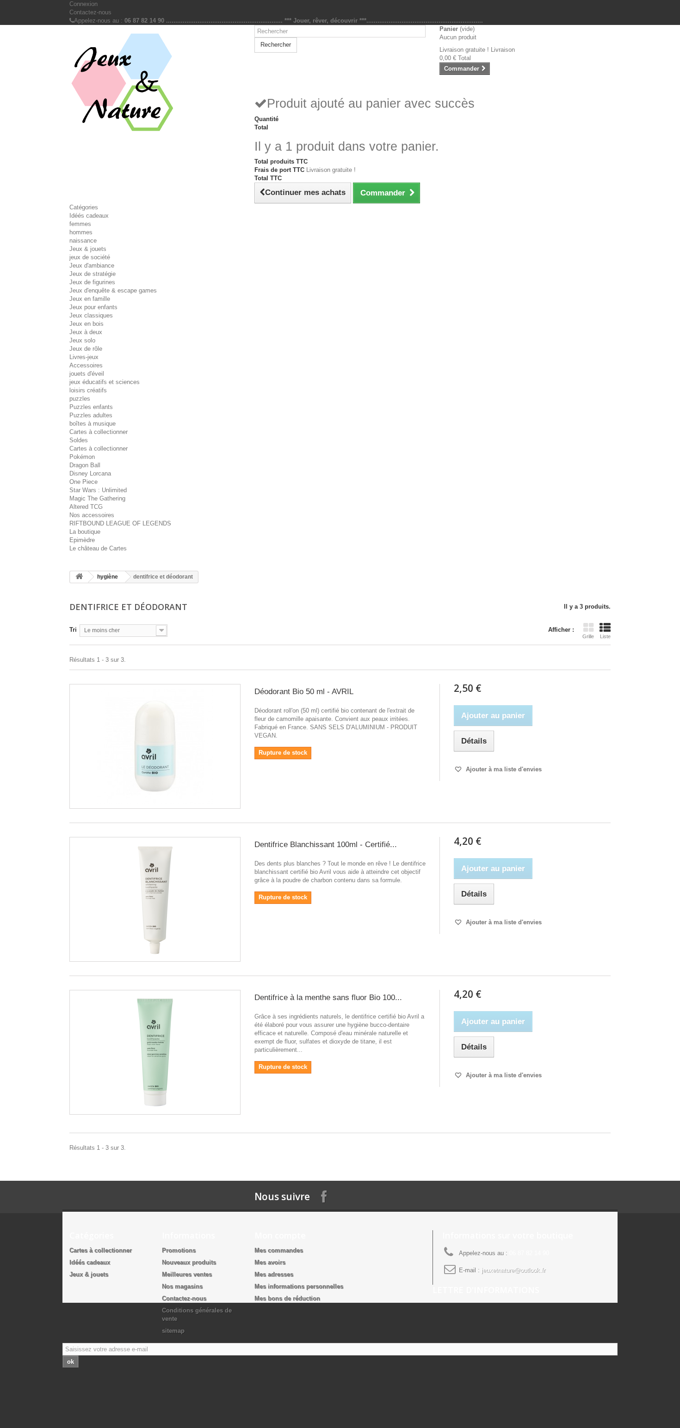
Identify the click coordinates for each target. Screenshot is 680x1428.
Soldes (78, 440)
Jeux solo (82, 340)
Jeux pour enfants (93, 307)
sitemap (173, 1330)
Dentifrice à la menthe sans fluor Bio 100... (328, 997)
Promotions (179, 1250)
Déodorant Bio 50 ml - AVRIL (303, 691)
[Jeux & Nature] (155, 83)
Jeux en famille (89, 298)
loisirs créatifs (88, 390)
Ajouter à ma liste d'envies (503, 769)
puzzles (79, 398)
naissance (83, 240)
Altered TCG (86, 506)
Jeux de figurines (92, 282)
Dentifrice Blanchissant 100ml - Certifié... (325, 844)
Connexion (83, 3)
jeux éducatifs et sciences (104, 381)
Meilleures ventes (187, 1274)
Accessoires (86, 365)
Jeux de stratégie (92, 273)
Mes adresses (273, 1274)
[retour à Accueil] (79, 577)
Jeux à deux (85, 332)
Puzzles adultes (90, 415)
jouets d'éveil (86, 373)
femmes (80, 223)
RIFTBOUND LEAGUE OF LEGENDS (120, 523)
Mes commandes (278, 1250)
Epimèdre (82, 540)
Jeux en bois (86, 323)
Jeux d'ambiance (91, 265)
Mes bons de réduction (287, 1298)
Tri (73, 629)
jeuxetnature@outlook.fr (513, 1270)
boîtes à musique (92, 423)
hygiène (107, 577)
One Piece (83, 481)
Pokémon (82, 456)
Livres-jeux (84, 357)
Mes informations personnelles (298, 1286)
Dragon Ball (84, 465)
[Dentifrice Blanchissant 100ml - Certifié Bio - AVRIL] (155, 899)
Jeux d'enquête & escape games (113, 290)
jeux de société (89, 257)
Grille (588, 636)
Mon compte (280, 1235)
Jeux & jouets (87, 248)
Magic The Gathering (97, 498)
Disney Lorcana (90, 473)
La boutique (84, 531)
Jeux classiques (91, 315)
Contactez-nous (90, 12)
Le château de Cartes (98, 548)
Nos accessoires (91, 515)
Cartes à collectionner (98, 431)
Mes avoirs (269, 1262)
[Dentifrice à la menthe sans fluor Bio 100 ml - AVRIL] (155, 1052)
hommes (81, 232)
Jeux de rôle (85, 348)
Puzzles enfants (91, 406)
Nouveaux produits (189, 1262)
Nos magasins (182, 1286)
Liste (605, 636)
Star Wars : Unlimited (98, 490)
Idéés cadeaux (89, 215)
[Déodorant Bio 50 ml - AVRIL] (155, 746)
